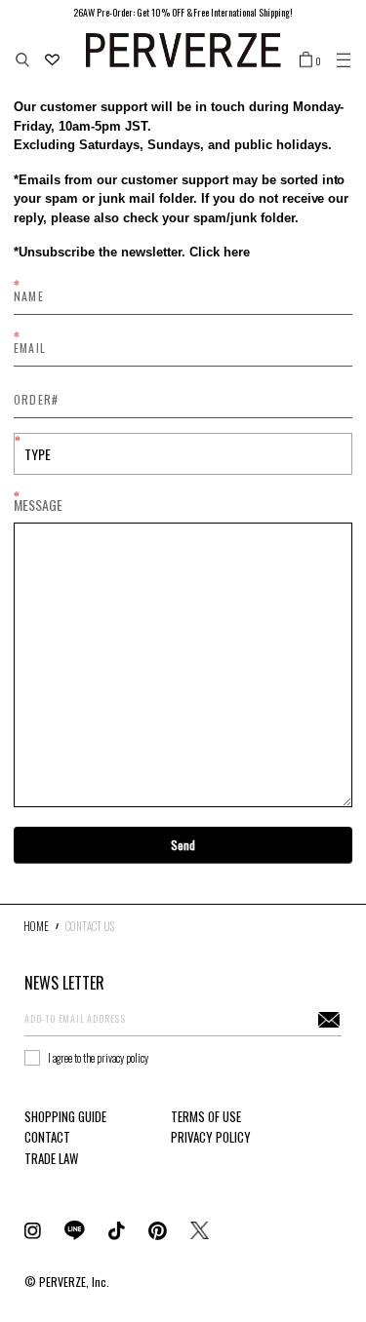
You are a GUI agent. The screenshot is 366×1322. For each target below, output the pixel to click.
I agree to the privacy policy (98, 1058)
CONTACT (47, 1137)
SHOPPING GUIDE (65, 1116)
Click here (217, 252)
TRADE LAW (51, 1158)
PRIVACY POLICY (211, 1137)
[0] (306, 58)
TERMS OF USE (206, 1116)
